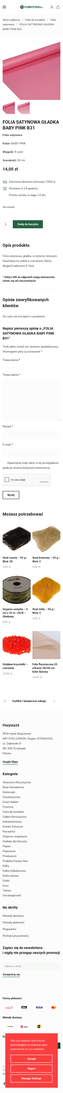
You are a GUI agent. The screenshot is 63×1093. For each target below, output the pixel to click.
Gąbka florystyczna (14, 817)
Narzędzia (9, 831)
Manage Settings (31, 1078)
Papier (7, 846)
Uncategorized (12, 895)
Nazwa (8, 426)
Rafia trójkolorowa (14, 871)
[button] (4, 7)
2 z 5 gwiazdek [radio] (6, 367)
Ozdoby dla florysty (15, 841)
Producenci (9, 856)
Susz (6, 886)
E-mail (8, 445)
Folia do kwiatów (13, 812)
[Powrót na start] (31, 7)
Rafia (6, 866)
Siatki (6, 881)
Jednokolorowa (12, 822)
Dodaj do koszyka (28, 224)
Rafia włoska (11, 876)
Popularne (9, 851)
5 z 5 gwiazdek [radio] (15, 367)
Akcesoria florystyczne (17, 782)
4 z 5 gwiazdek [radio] (12, 367)
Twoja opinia (11, 375)
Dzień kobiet (10, 802)
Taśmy (7, 890)
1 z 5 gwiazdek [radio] (4, 367)
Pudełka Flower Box (15, 861)
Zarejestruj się (11, 974)
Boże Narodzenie (13, 787)
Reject (31, 1068)
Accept (31, 1058)
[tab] (9, 108)
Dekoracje (9, 792)
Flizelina (8, 807)
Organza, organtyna (15, 836)
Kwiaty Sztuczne (13, 827)
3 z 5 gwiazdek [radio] (9, 367)
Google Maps (10, 761)
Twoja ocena (11, 360)
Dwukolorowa (11, 797)
